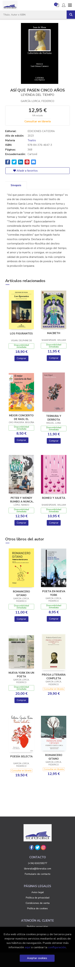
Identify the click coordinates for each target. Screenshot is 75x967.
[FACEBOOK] (31, 847)
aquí (27, 947)
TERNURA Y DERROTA (53, 417)
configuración (57, 947)
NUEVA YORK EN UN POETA (21, 674)
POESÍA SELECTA (21, 756)
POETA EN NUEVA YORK (53, 593)
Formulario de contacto (37, 874)
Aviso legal (37, 892)
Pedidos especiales (37, 926)
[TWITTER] (37, 847)
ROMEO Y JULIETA (53, 498)
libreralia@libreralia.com (37, 868)
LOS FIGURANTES (21, 333)
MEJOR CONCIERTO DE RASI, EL (21, 417)
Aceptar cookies (37, 958)
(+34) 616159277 (37, 863)
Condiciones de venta (38, 903)
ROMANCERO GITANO (21, 593)
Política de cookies (37, 908)
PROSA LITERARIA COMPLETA (54, 676)
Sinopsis (16, 185)
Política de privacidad (37, 897)
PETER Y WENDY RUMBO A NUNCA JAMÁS (21, 499)
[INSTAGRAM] (43, 847)
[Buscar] (71, 14)
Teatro (32, 140)
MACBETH (53, 333)
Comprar (21, 358)
